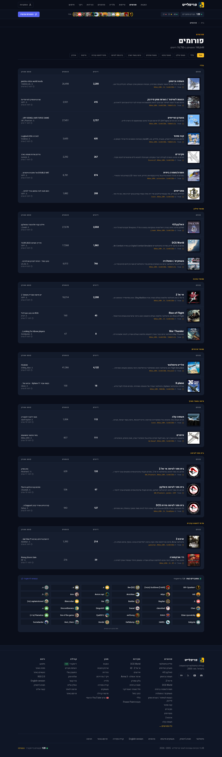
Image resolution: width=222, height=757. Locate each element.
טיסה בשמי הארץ (134, 55)
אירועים (137, 672)
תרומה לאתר (71, 689)
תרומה (89, 739)
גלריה (112, 4)
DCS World (167, 685)
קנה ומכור (168, 705)
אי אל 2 (169, 680)
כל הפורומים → (165, 726)
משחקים (105, 689)
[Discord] (201, 675)
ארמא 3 (168, 717)
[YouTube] (194, 675)
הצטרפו (21, 748)
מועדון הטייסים (165, 668)
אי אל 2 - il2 (135, 668)
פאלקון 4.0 (167, 672)
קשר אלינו (40, 689)
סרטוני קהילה (103, 693)
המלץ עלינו (72, 685)
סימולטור (200, 739)
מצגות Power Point (131, 702)
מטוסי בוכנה (166, 55)
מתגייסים (168, 713)
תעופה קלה (167, 721)
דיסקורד (71, 664)
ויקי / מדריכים (103, 676)
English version (38, 680)
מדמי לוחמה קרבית (99, 55)
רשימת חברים (71, 668)
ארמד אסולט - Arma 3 (130, 676)
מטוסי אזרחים (151, 55)
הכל (200, 55)
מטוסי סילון (180, 55)
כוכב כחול (136, 693)
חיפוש (72, 4)
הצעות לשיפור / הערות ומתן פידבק (160, 699)
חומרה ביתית (135, 685)
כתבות (144, 4)
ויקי (80, 4)
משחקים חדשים (167, 739)
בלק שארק (135, 680)
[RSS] (188, 675)
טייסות (122, 4)
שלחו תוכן (72, 676)
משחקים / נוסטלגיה (163, 693)
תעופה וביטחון (166, 676)
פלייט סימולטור (165, 664)
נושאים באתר (39, 672)
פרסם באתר (71, 693)
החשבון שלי (72, 672)
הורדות (90, 4)
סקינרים (168, 709)
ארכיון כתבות (103, 668)
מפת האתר (40, 668)
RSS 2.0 (41, 676)
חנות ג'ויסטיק (39, 685)
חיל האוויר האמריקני (131, 689)
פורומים (133, 4)
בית (202, 22)
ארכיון (73, 55)
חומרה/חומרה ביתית (163, 689)
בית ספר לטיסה (117, 55)
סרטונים (101, 4)
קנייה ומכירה (103, 685)
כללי (192, 55)
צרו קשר (73, 680)
